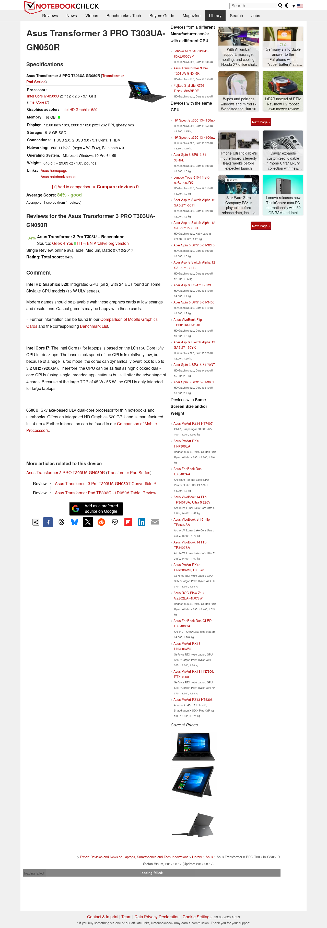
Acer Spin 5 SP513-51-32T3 (194, 245)
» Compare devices (116, 186)
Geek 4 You (62, 243)
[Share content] (35, 522)
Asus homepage (54, 170)
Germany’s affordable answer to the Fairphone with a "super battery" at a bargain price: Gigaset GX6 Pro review (283, 57)
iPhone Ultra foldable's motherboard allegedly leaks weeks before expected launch (238, 161)
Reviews (50, 15)
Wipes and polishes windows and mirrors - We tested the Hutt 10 (238, 103)
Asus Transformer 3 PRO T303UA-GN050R (65, 472)
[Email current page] (155, 522)
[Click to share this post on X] (88, 522)
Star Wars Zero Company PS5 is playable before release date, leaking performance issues (238, 205)
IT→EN (86, 243)
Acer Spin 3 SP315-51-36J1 (193, 381)
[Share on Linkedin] (141, 522)
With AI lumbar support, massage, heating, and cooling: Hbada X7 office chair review (238, 57)
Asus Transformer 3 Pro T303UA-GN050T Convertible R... (107, 483)
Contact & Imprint (102, 917)
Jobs (255, 15)
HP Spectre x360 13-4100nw (194, 137)
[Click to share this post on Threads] (61, 522)
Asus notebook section (59, 176)
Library (215, 15)
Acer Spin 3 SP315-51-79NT (194, 364)
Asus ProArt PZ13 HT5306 (193, 699)
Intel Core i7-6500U (43, 96)
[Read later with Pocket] (115, 522)
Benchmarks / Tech (124, 15)
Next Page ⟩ (261, 121)
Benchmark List (94, 326)
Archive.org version (111, 243)
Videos (91, 15)
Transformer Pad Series (128, 472)
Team (126, 917)
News (71, 15)
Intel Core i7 (38, 102)
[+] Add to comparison (71, 187)
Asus (209, 856)
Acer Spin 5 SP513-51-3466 (193, 302)
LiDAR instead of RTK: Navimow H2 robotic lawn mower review (283, 103)
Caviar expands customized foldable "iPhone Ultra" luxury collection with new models (283, 161)
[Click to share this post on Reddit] (101, 522)
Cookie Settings (197, 917)
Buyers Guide (161, 15)
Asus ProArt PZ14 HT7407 (193, 423)
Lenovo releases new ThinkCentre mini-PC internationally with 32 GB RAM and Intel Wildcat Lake (283, 205)
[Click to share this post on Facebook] (48, 522)
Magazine (192, 15)
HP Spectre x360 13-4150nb (194, 120)
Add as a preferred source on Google (101, 508)
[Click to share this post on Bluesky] (74, 522)
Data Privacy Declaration (157, 917)
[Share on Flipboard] (128, 522)
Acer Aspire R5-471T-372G (193, 284)
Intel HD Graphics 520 (79, 109)
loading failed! (34, 873)
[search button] (280, 5)
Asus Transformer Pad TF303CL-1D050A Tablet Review (105, 493)
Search (236, 15)
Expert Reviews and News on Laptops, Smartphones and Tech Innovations (134, 856)
